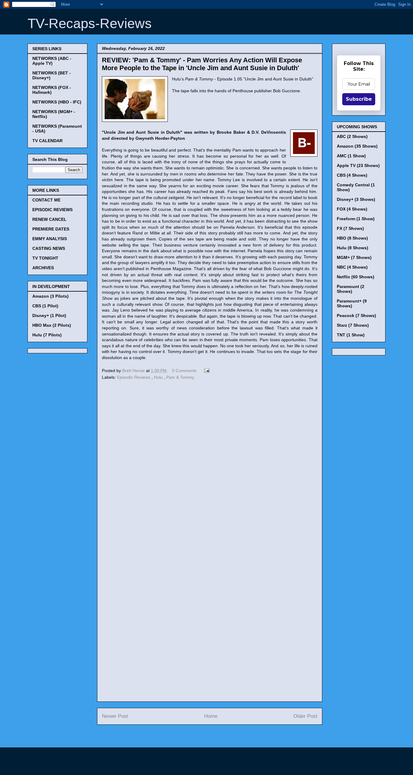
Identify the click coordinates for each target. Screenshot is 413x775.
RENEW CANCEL (49, 219)
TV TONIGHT (45, 258)
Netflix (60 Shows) (355, 276)
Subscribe (359, 99)
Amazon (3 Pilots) (50, 296)
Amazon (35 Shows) (357, 146)
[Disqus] (209, 464)
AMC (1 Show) (351, 155)
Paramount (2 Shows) (350, 289)
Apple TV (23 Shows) (358, 165)
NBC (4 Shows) (352, 267)
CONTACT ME (46, 200)
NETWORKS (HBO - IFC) (56, 102)
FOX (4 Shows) (352, 209)
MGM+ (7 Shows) (354, 257)
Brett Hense (134, 370)
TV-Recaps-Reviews (90, 23)
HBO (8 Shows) (352, 238)
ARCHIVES (43, 267)
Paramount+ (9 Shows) (352, 303)
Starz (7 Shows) (353, 325)
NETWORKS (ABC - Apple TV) (51, 61)
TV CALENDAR (47, 140)
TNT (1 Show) (351, 334)
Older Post (305, 716)
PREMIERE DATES (50, 229)
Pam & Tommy (180, 377)
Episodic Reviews (134, 377)
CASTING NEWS (48, 248)
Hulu (159, 377)
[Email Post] (206, 370)
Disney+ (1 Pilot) (49, 315)
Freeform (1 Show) (356, 218)
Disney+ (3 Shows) (356, 199)
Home (210, 716)
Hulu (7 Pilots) (47, 334)
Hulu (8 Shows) (352, 247)
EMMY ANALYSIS (49, 238)
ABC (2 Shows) (352, 136)
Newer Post (115, 716)
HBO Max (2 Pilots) (51, 325)
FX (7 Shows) (350, 228)
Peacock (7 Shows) (356, 315)
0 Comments (184, 370)
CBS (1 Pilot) (45, 305)
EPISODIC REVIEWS (52, 209)
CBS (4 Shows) (352, 175)
